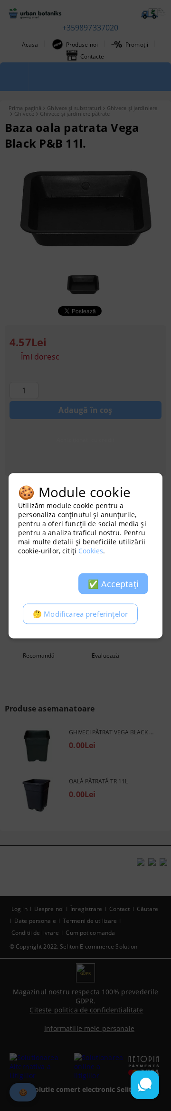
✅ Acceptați (113, 583)
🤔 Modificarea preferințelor (80, 614)
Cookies (90, 550)
